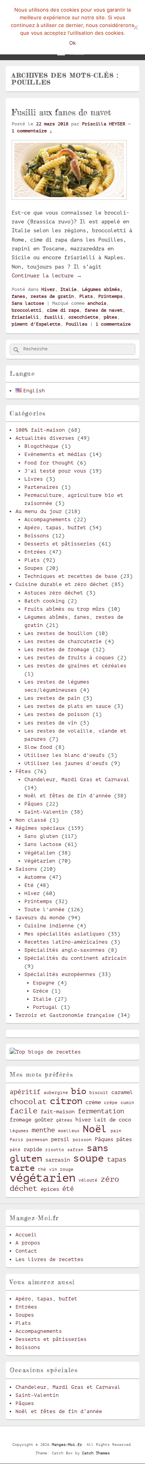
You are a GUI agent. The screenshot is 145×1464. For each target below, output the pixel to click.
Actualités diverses (44, 438)
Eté (29, 885)
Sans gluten (41, 836)
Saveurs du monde (40, 917)
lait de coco (112, 1119)
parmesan (37, 1140)
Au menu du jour (38, 511)
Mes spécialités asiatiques (64, 934)
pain (116, 1131)
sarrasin (57, 1160)
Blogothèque (41, 446)
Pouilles (76, 324)
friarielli (25, 317)
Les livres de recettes (49, 1259)
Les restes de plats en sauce (67, 706)
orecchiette (83, 317)
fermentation (101, 1111)
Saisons (26, 869)
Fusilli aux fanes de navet (61, 112)
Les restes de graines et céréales (75, 666)
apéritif (25, 1092)
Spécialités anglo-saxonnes (64, 950)
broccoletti (26, 310)
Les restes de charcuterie (63, 641)
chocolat (28, 1102)
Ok (72, 43)
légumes (19, 1131)
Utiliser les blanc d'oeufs (64, 755)
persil (60, 1139)
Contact (26, 1251)
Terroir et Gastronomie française (64, 1015)
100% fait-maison (40, 430)
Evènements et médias (55, 454)
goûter (43, 1119)
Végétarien (39, 861)
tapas (116, 1159)
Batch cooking (44, 601)
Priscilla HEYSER (103, 124)
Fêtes (23, 771)
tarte (22, 1168)
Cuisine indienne (49, 926)
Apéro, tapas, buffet (55, 527)
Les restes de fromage (56, 649)
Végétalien (39, 853)
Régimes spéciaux (40, 828)
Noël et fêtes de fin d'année (67, 796)
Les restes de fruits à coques (69, 657)
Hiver (48, 289)
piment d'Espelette (36, 324)
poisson (82, 1140)
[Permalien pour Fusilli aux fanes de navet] (69, 204)
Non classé (30, 820)
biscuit (98, 1093)
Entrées (35, 552)
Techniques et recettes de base (70, 576)
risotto (54, 1150)
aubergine (56, 1093)
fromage (20, 1119)
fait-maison (58, 1111)
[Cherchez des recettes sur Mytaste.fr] (45, 1052)
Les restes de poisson (56, 714)
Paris (16, 1140)
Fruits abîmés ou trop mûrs (64, 609)
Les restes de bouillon (58, 633)
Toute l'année (44, 909)
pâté (15, 1150)
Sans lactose (28, 303)
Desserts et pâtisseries (60, 544)
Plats (86, 296)
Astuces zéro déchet (53, 593)
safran (75, 1150)
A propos (27, 1243)
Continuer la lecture (47, 275)
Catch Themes (96, 1453)
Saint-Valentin (46, 812)
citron (66, 1101)
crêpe (111, 1103)
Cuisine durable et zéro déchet (61, 584)
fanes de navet (104, 310)
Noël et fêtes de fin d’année (58, 1411)
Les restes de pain (52, 698)
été (68, 1188)
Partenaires (41, 487)
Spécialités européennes (60, 974)
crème (93, 1102)
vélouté (87, 1180)
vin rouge (61, 1169)
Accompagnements (47, 519)
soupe (88, 1158)
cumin (127, 1103)
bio (78, 1091)
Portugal (45, 1007)
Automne (35, 877)
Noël (95, 1129)
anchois (96, 303)
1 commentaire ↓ (32, 130)
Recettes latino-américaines (66, 942)
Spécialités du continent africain (75, 958)
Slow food (38, 747)
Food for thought (49, 463)
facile (24, 1111)
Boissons (36, 536)
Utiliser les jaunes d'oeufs (66, 763)
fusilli (53, 317)
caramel (122, 1092)
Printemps (110, 296)
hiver (83, 1119)
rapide (33, 1149)
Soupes (33, 568)
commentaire (113, 324)
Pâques (33, 804)
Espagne (44, 983)
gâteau (64, 1120)
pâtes (110, 317)
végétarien (42, 1178)
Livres (33, 479)
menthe (43, 1130)
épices (50, 1189)
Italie (68, 289)
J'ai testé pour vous (55, 471)
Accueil (26, 1235)
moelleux (69, 1131)
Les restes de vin (50, 723)
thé (42, 1169)
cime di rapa (63, 310)
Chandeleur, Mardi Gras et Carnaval (77, 779)
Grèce (40, 991)
